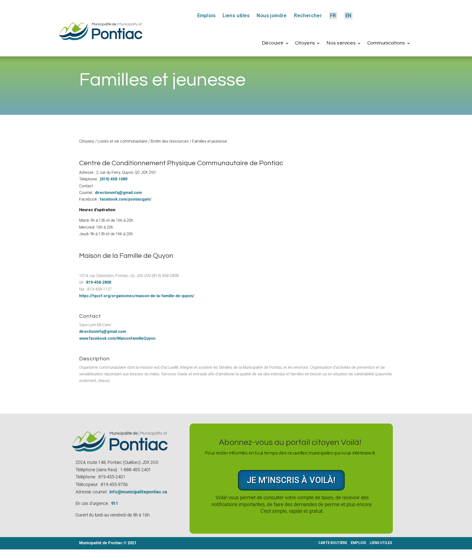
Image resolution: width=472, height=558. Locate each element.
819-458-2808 (98, 282)
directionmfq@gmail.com (118, 192)
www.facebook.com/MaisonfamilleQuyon (117, 338)
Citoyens (305, 43)
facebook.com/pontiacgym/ (125, 199)
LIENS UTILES (381, 543)
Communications (386, 43)
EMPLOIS (358, 543)
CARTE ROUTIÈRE (332, 543)
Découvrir (272, 43)
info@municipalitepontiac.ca (138, 491)
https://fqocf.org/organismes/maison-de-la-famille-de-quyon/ (136, 296)
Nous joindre (272, 15)
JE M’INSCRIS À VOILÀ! (291, 480)
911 (114, 503)
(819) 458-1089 (113, 179)
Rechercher (308, 15)
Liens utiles (236, 15)
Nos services (341, 43)
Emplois (206, 15)
